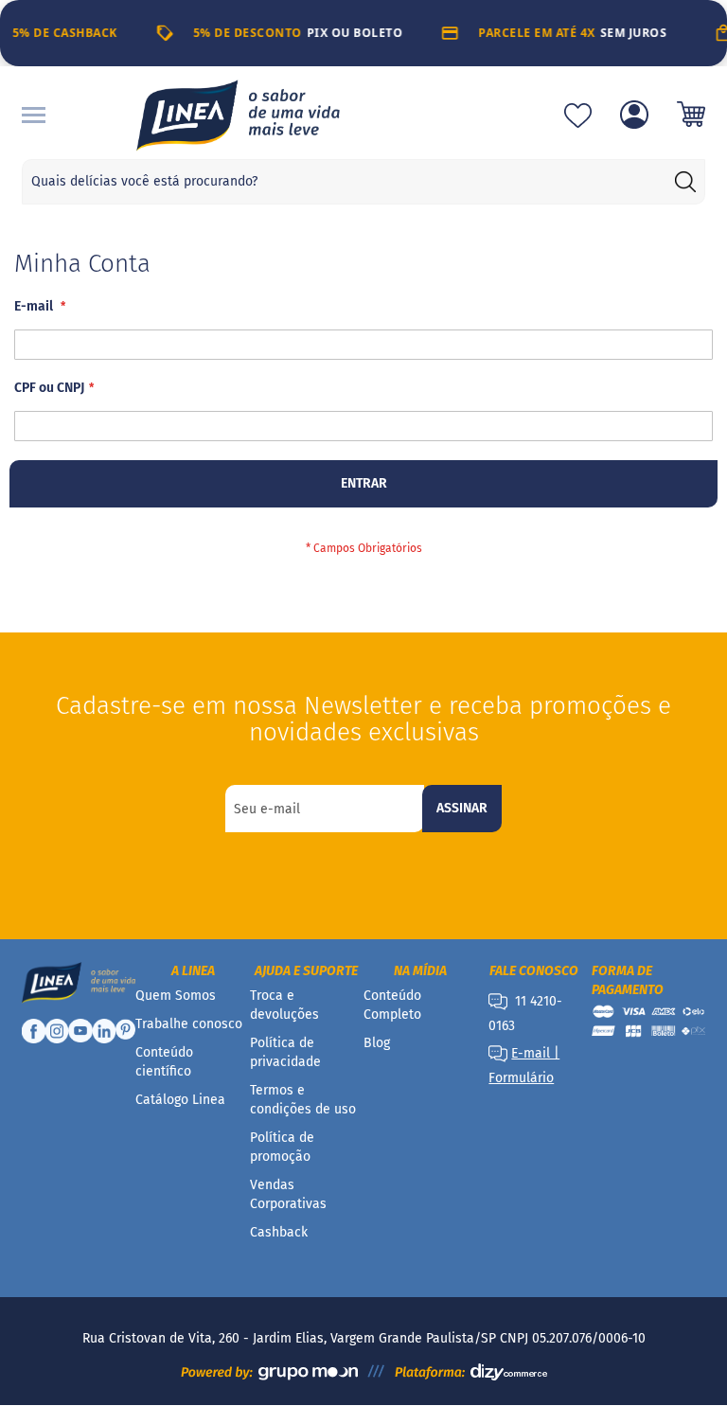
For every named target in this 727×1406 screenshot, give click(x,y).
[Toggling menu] (33, 115)
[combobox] (363, 182)
